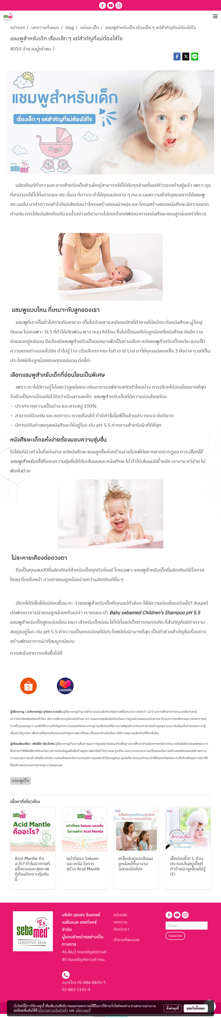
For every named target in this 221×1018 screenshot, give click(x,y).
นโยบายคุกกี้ (83, 1010)
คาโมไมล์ (112, 416)
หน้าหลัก (120, 915)
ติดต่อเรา (121, 929)
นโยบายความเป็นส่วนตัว (53, 1010)
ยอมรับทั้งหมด (196, 1008)
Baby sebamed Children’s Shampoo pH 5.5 (154, 613)
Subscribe (175, 935)
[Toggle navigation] (215, 16)
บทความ (120, 922)
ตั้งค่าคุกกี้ (172, 1008)
